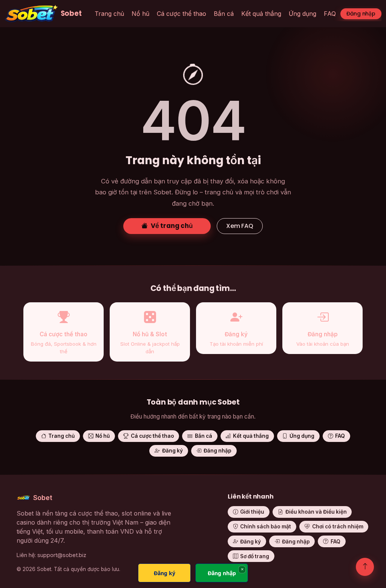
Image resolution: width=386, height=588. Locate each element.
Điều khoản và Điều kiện (316, 512)
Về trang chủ (172, 225)
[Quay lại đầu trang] (365, 567)
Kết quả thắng (261, 13)
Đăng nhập (360, 13)
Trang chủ (109, 13)
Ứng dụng (302, 13)
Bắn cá (224, 13)
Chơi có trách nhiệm (337, 526)
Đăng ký (172, 451)
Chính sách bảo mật (265, 526)
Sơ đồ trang (254, 556)
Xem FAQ (239, 226)
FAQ (330, 13)
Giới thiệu (252, 512)
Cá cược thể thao (181, 13)
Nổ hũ (140, 13)
